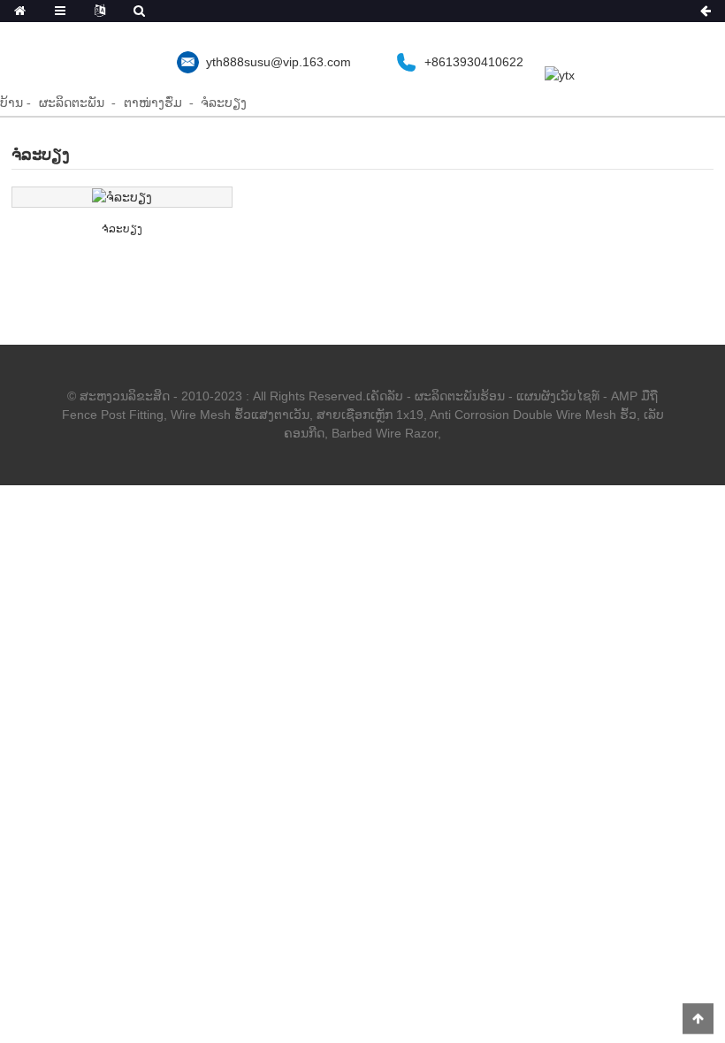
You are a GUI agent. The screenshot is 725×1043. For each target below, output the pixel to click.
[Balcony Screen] (122, 197)
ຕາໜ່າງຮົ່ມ (153, 102)
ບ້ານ (11, 102)
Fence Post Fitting (113, 414)
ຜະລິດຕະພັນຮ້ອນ (460, 396)
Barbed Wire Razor (385, 433)
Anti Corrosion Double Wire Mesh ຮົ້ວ (533, 414)
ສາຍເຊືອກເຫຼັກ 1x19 (370, 414)
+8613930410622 (473, 62)
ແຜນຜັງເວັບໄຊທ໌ (557, 396)
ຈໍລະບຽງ (224, 102)
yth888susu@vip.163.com (278, 62)
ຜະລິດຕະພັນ (71, 102)
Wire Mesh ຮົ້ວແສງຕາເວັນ (240, 414)
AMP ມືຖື (634, 396)
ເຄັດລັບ (384, 396)
